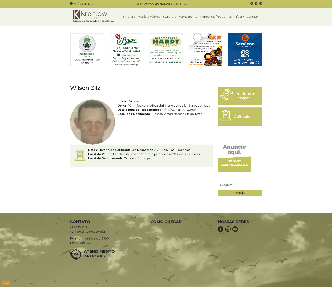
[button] (239, 16)
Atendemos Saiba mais (161, 3)
